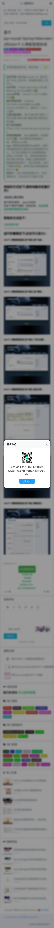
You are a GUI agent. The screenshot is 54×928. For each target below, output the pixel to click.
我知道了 (27, 481)
